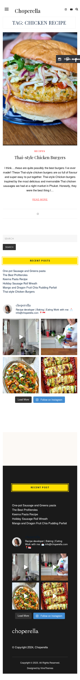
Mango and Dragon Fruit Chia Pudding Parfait (30, 287)
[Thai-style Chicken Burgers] (40, 88)
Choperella (27, 10)
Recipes (39, 151)
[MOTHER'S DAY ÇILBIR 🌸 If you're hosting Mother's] (21, 375)
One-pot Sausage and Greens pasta (24, 271)
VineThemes (46, 668)
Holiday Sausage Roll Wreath (20, 283)
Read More (40, 199)
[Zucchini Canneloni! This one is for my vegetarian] (59, 375)
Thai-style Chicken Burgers (40, 157)
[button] (7, 9)
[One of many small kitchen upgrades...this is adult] (21, 337)
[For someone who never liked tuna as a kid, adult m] (59, 337)
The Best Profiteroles (15, 275)
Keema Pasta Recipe (15, 279)
